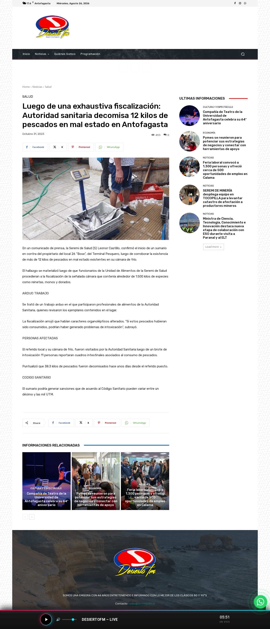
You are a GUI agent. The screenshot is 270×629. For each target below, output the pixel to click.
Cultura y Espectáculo (46, 488)
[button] (243, 54)
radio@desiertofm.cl (142, 603)
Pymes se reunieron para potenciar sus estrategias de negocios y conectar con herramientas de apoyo (95, 499)
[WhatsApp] (245, 3)
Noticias (37, 87)
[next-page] (31, 517)
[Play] (46, 619)
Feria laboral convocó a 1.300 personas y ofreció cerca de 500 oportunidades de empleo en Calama (145, 497)
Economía (95, 488)
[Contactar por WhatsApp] (260, 602)
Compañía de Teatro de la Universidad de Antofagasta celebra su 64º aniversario (46, 499)
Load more (212, 247)
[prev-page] (25, 517)
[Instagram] (240, 3)
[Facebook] (235, 3)
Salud (48, 87)
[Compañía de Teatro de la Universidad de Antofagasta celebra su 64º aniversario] (46, 481)
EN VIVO (225, 622)
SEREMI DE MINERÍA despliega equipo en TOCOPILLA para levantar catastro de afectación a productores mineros (223, 198)
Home (26, 87)
